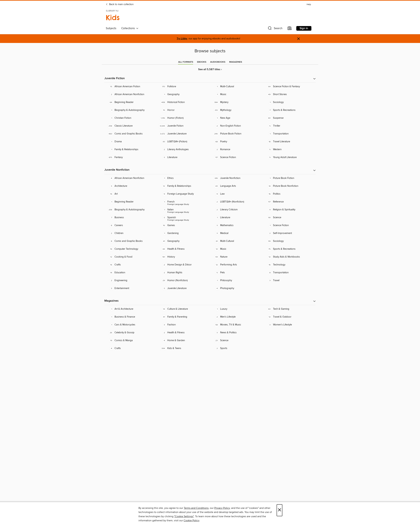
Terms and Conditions (196, 508)
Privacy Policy (222, 508)
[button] (275, 29)
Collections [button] (128, 28)
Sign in (304, 28)
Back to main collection (121, 4)
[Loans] (290, 29)
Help (309, 4)
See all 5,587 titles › (210, 69)
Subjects (111, 28)
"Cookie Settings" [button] (184, 516)
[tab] (185, 62)
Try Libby (182, 38)
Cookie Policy (191, 520)
